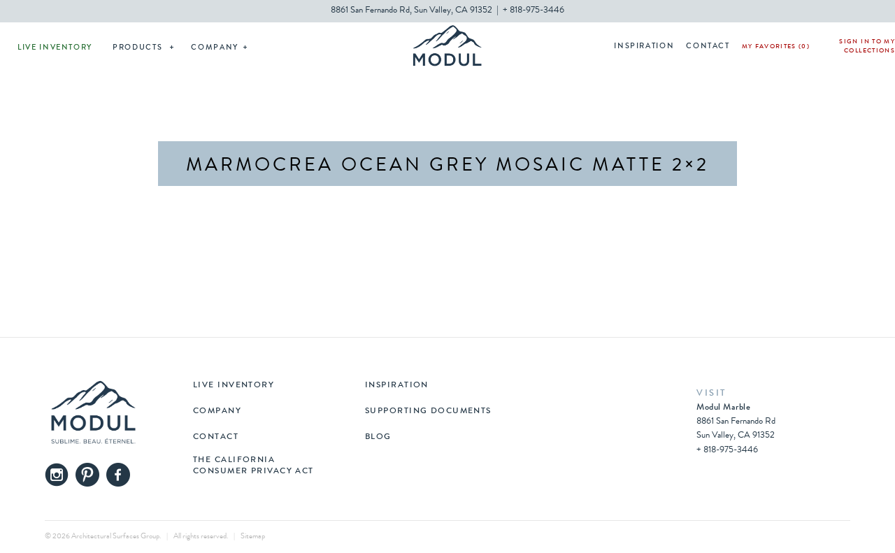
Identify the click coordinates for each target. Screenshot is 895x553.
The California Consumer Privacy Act (253, 466)
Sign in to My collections (867, 47)
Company (214, 48)
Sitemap (253, 536)
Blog (378, 437)
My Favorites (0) (776, 47)
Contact (708, 46)
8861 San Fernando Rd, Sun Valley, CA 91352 (411, 10)
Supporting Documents (428, 412)
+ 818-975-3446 (533, 10)
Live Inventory (54, 48)
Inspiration (644, 46)
